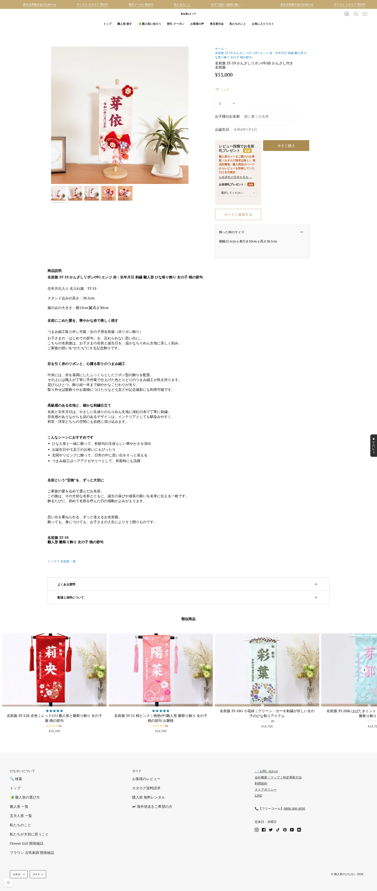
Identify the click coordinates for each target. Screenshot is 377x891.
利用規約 (261, 783)
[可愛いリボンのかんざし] (108, 193)
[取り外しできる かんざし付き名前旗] (91, 193)
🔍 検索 (16, 778)
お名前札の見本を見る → (235, 177)
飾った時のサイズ (231, 232)
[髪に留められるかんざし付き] (125, 193)
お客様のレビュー (146, 778)
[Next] (364, 670)
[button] (124, 24)
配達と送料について (71, 597)
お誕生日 (222, 129)
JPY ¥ (36, 874)
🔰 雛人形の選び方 (25, 797)
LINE (258, 795)
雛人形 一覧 (19, 806)
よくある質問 (66, 584)
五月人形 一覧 (21, 815)
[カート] (364, 14)
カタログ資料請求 (146, 788)
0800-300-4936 (294, 808)
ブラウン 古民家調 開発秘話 (32, 852)
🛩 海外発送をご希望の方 (152, 806)
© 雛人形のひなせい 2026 (347, 874)
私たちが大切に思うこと (29, 834)
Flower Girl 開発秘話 (26, 843)
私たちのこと (20, 824)
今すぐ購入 (286, 145)
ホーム (219, 49)
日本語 (17, 874)
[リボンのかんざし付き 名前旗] (58, 193)
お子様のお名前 (227, 116)
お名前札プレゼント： (236, 184)
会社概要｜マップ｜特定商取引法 (278, 777)
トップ (52, 561)
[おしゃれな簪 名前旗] (75, 193)
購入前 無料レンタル (148, 797)
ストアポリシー (266, 789)
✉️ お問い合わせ (266, 771)
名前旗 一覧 (68, 561)
